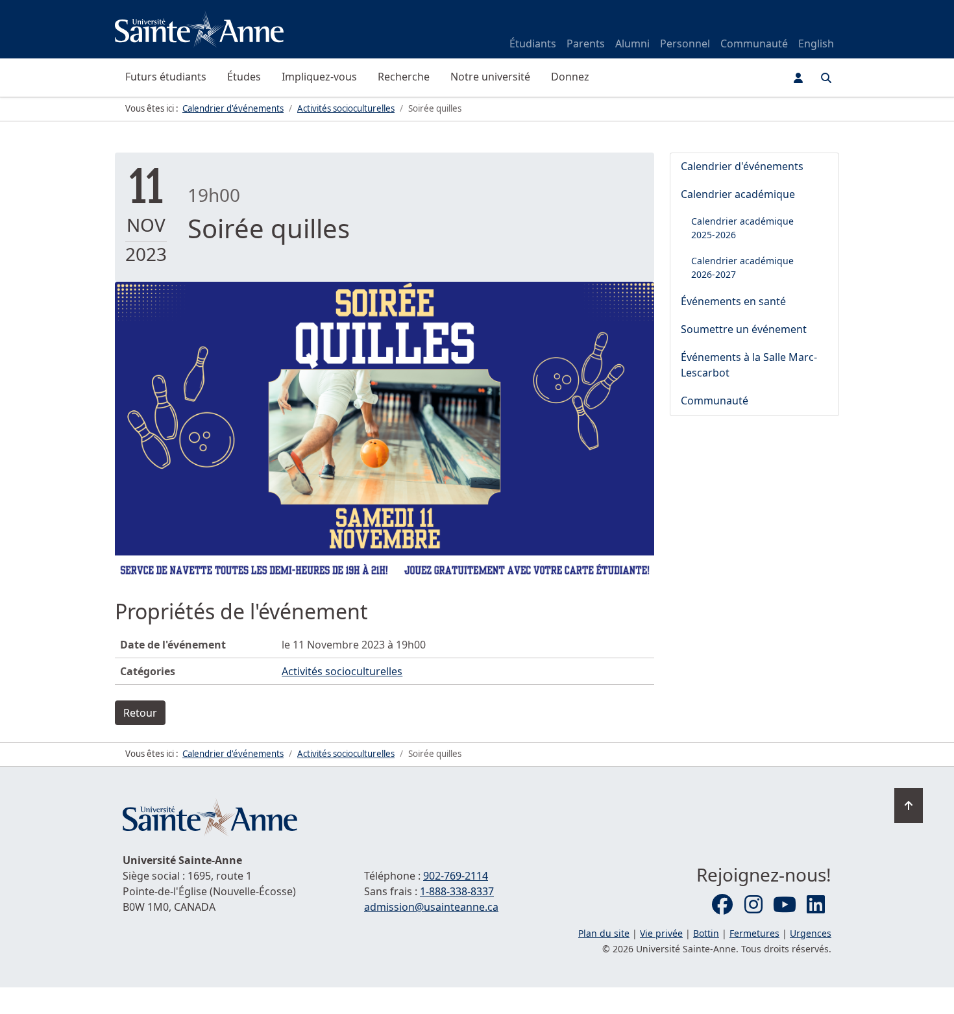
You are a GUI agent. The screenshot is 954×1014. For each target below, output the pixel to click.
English (816, 43)
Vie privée (661, 933)
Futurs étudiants (165, 76)
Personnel (685, 43)
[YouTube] (784, 905)
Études (244, 76)
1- (457, 891)
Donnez (570, 76)
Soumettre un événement (744, 329)
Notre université (490, 76)
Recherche (404, 76)
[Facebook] (722, 905)
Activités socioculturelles (342, 671)
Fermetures (754, 933)
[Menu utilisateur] (798, 78)
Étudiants (532, 43)
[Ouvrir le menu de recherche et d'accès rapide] (826, 78)
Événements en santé (733, 301)
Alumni (632, 43)
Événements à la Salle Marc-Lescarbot (749, 365)
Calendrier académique (738, 194)
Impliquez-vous (319, 76)
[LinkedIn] (815, 905)
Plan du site (604, 933)
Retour (140, 713)
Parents (586, 43)
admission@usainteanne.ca (431, 907)
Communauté (754, 43)
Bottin (706, 933)
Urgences (810, 933)
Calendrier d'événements (742, 166)
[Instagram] (753, 905)
